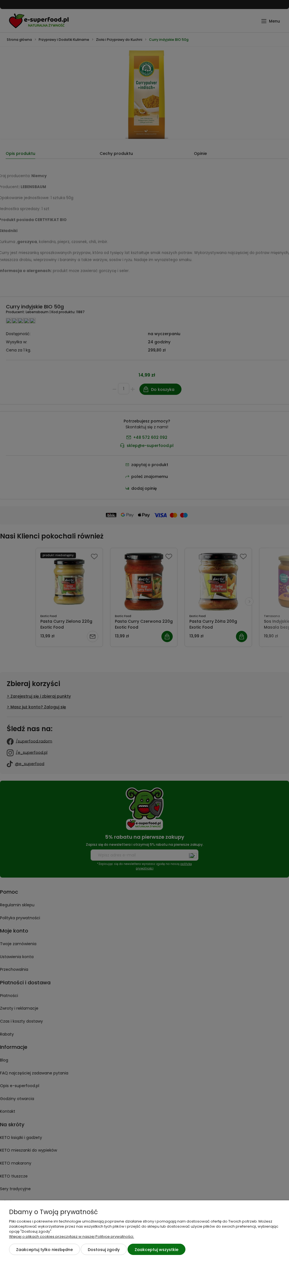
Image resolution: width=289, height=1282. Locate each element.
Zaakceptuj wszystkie (156, 1249)
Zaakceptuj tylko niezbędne (44, 1249)
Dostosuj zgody (104, 1249)
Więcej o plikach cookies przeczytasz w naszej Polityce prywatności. (71, 1236)
